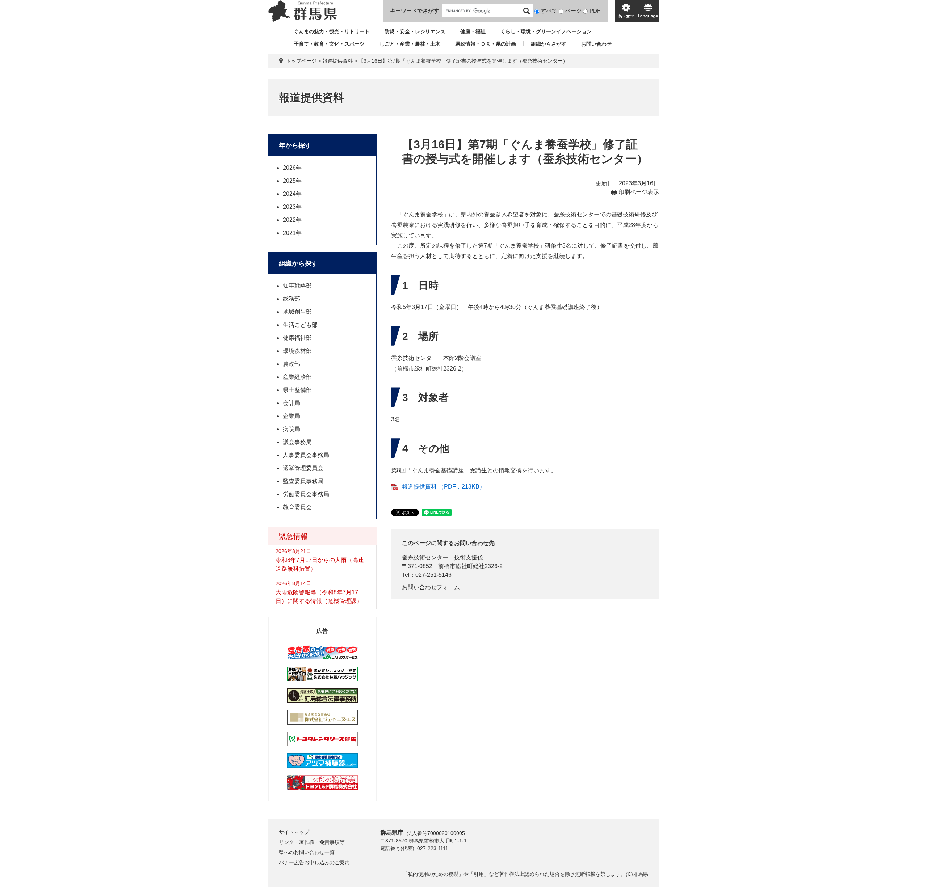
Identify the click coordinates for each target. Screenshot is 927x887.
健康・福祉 (473, 31)
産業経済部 (297, 377)
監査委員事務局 (303, 481)
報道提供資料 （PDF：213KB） (443, 486)
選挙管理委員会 (303, 468)
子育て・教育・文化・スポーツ (329, 43)
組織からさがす (548, 43)
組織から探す (298, 263)
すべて (549, 11)
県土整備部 (297, 390)
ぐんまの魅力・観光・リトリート (332, 31)
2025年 (292, 181)
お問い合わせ (596, 43)
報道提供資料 (337, 61)
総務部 (291, 299)
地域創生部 (297, 312)
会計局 (291, 403)
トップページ (301, 61)
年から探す (295, 145)
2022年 (292, 220)
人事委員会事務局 (306, 455)
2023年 (292, 207)
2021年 (292, 233)
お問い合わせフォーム (431, 587)
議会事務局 (297, 442)
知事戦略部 (297, 286)
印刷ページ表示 (638, 192)
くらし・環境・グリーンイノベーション (546, 31)
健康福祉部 (297, 338)
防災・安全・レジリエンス (415, 31)
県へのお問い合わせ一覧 (307, 852)
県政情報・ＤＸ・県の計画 (485, 43)
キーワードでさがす (414, 11)
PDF (595, 11)
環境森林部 (297, 351)
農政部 (291, 364)
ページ (573, 11)
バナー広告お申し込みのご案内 (314, 862)
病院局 (291, 429)
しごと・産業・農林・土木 (409, 43)
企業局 (291, 416)
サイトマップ (294, 832)
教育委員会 (297, 507)
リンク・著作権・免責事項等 (312, 842)
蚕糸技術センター (425, 557)
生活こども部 (300, 325)
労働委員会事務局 (306, 494)
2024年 (292, 194)
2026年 (292, 168)
